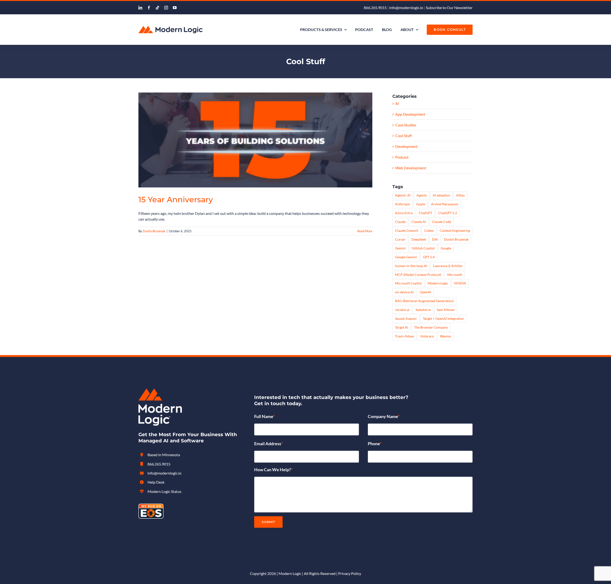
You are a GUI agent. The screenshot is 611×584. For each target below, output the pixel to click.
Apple (420, 204)
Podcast (402, 157)
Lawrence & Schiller (448, 266)
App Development (410, 114)
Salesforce (423, 310)
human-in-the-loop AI (411, 266)
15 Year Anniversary (175, 199)
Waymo (445, 336)
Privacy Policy (349, 573)
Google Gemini (406, 257)
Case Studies (405, 125)
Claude (400, 222)
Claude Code (441, 222)
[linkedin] (140, 8)
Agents (421, 195)
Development (406, 146)
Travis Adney (404, 336)
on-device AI (404, 292)
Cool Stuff (403, 135)
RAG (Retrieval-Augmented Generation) (424, 301)
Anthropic (402, 204)
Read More (364, 231)
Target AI (401, 327)
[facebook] (149, 8)
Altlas (460, 195)
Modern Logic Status (164, 491)
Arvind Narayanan (444, 204)
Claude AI (418, 222)
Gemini (400, 248)
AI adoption (441, 195)
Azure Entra (404, 213)
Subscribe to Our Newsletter (449, 7)
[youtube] (175, 8)
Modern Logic (438, 283)
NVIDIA (460, 283)
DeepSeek (418, 239)
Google (446, 248)
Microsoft (454, 275)
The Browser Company (431, 327)
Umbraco (427, 336)
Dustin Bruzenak (154, 231)
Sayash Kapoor (406, 318)
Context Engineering (455, 230)
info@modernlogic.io (406, 7)
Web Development (410, 167)
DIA (435, 239)
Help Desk (155, 482)
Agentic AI (403, 195)
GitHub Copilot (423, 248)
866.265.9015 (375, 7)
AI (397, 103)
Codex (429, 230)
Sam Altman (446, 310)
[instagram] (166, 8)
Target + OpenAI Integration (443, 318)
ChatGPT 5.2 (447, 213)
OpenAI (425, 292)
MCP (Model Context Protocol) (418, 275)
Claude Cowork (406, 230)
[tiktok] (157, 8)
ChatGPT (425, 213)
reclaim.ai (402, 310)
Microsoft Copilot (408, 283)
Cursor (400, 239)
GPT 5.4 (429, 257)
